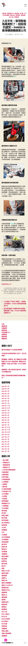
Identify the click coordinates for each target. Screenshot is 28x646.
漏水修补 (4, 544)
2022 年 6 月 (5, 413)
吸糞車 (5, 290)
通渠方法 (4, 595)
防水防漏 (4, 624)
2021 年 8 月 (5, 437)
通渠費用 (4, 609)
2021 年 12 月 (6, 427)
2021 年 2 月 (5, 449)
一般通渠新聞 (6, 465)
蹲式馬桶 (4, 564)
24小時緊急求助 (8, 288)
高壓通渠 (16, 17)
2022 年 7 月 (5, 410)
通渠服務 (23, 15)
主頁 (3, 324)
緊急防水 (4, 549)
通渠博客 (4, 337)
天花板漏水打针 (6, 491)
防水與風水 (5, 621)
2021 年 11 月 (6, 430)
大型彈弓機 (19, 290)
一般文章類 (5, 460)
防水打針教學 (6, 619)
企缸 (18, 288)
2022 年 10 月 (6, 408)
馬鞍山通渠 (5, 631)
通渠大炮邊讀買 (6, 583)
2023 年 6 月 (5, 391)
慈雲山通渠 (5, 515)
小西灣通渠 (5, 506)
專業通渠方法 (10, 13)
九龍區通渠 (5, 472)
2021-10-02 (20, 34)
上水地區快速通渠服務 (8, 470)
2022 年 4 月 (5, 418)
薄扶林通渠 (5, 556)
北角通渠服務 (6, 479)
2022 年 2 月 (5, 422)
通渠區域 (4, 326)
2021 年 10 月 (6, 432)
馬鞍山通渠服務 (6, 633)
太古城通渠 (5, 494)
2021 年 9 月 (5, 435)
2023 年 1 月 (5, 403)
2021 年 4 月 (5, 447)
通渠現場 (4, 330)
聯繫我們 (4, 339)
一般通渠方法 (6, 467)
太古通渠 (4, 496)
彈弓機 (21, 13)
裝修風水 (4, 561)
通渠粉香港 (5, 602)
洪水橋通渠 (5, 540)
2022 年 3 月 (5, 420)
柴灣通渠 (4, 530)
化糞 (24, 288)
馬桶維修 (4, 629)
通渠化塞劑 (5, 573)
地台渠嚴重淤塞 (12, 290)
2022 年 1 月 (5, 425)
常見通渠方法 (6, 332)
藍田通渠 (4, 559)
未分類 (4, 527)
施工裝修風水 (6, 523)
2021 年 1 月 (5, 451)
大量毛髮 (4, 13)
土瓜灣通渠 (5, 482)
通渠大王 (11, 34)
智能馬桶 (4, 525)
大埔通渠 (4, 484)
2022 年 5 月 (5, 415)
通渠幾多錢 (5, 588)
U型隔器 (14, 288)
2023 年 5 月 (5, 394)
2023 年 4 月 (5, 396)
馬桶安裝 (4, 626)
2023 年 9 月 (5, 386)
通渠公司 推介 (6, 571)
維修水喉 (12, 15)
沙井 (25, 13)
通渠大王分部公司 (7, 585)
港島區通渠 (5, 542)
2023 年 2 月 (5, 401)
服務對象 (4, 334)
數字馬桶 (4, 518)
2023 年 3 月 (5, 398)
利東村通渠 (5, 477)
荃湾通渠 (4, 552)
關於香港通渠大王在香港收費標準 (12, 350)
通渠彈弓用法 (6, 590)
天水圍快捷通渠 (6, 489)
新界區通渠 (5, 520)
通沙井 (4, 566)
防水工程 (11, 17)
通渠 (3, 568)
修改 (21, 288)
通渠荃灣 (4, 604)
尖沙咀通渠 (5, 508)
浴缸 (15, 293)
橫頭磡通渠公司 (6, 284)
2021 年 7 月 (5, 439)
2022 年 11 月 (6, 406)
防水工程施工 (6, 614)
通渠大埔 (4, 580)
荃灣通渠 (4, 554)
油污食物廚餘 (6, 15)
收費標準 (4, 328)
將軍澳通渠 (5, 501)
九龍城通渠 (5, 475)
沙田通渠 (4, 535)
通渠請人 (4, 607)
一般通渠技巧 (6, 463)
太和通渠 (4, 499)
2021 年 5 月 (5, 444)
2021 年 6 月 (5, 442)
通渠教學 (18, 15)
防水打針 (4, 617)
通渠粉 (4, 600)
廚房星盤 (17, 13)
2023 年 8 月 (5, 389)
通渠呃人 (4, 578)
